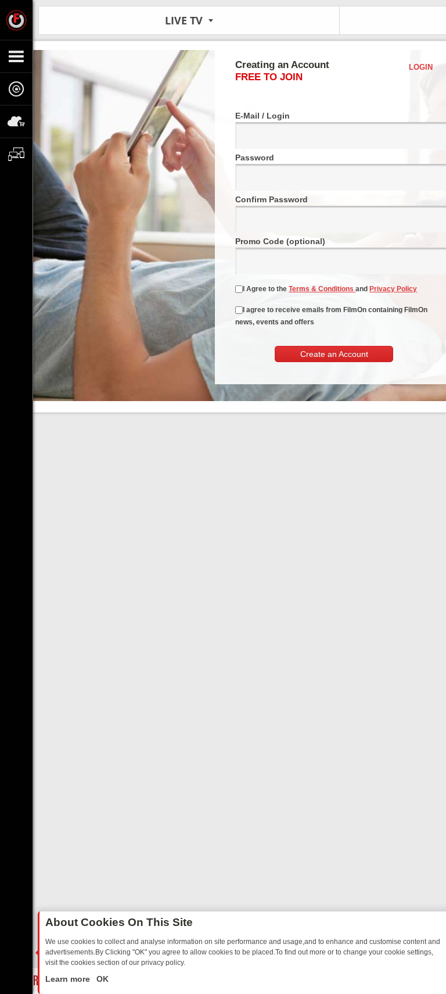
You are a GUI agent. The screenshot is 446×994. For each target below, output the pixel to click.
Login (421, 67)
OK (101, 979)
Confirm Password (271, 199)
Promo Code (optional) (280, 241)
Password (254, 157)
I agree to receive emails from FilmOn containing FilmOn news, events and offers (331, 316)
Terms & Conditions (322, 289)
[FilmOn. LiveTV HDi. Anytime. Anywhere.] (16, 20)
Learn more (68, 979)
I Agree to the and (330, 289)
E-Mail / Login (262, 115)
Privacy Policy (393, 289)
